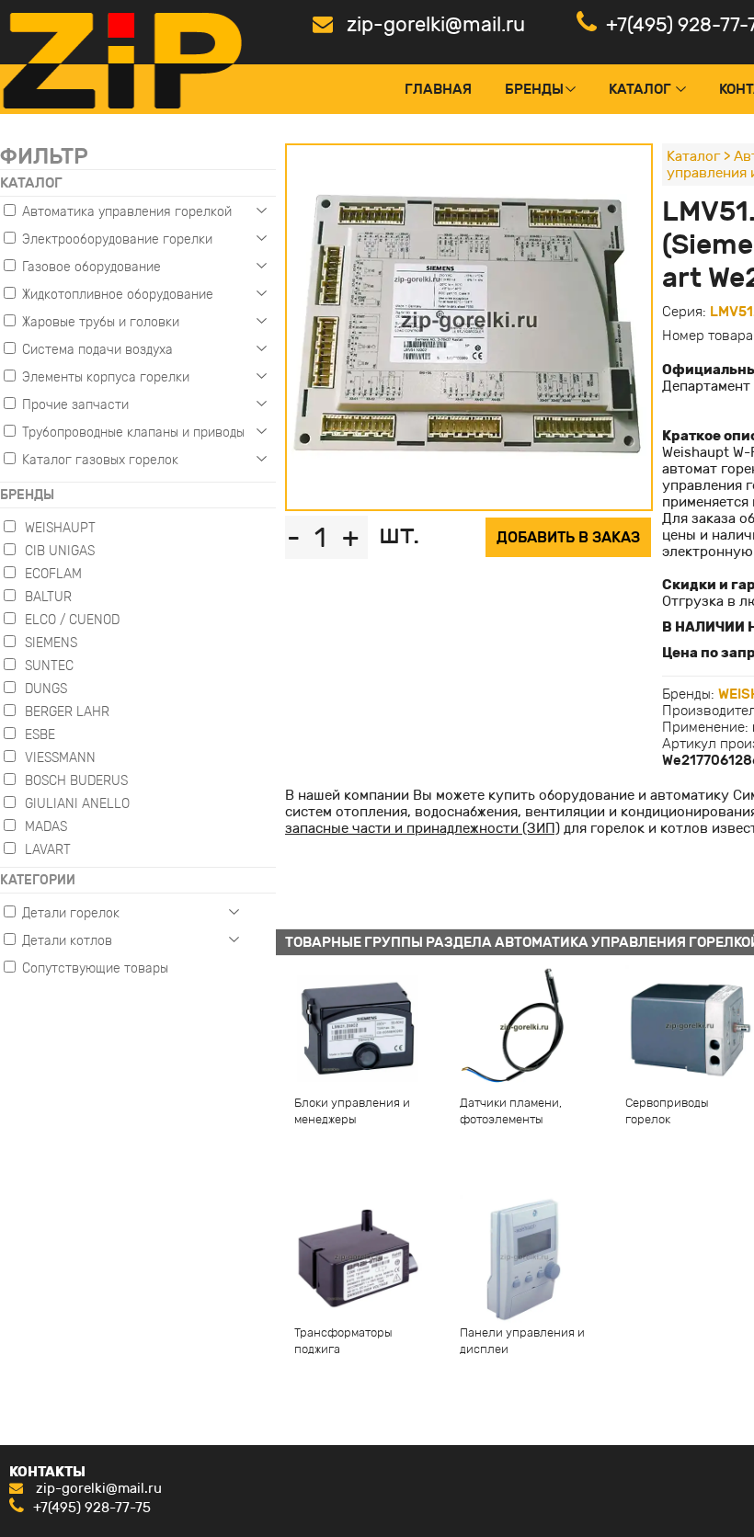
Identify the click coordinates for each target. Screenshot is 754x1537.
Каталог (640, 89)
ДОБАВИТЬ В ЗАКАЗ (568, 537)
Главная (438, 89)
